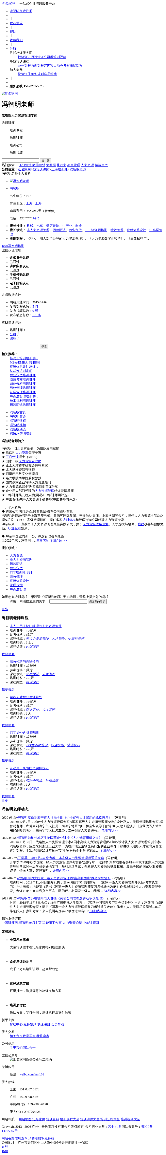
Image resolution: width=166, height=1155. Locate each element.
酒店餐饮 (52, 225)
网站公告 (29, 1047)
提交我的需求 (97, 601)
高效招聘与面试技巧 (24, 661)
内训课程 (37, 65)
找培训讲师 (26, 57)
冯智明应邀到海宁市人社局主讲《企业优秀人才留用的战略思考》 (64, 817)
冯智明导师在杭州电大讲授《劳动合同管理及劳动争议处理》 (61, 898)
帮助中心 (16, 1024)
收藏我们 (16, 40)
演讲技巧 (73, 745)
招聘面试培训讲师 (23, 405)
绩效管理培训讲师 (23, 388)
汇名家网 (8, 3)
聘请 (36, 218)
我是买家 (29, 1036)
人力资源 (87, 165)
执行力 (61, 165)
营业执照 (114, 1126)
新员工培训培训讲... (24, 358)
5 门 (35, 306)
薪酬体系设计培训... (24, 366)
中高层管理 (18, 589)
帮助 (13, 31)
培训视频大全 (130, 1119)
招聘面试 (59, 230)
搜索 (44, 346)
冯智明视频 (18, 425)
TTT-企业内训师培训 (24, 732)
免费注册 (25, 11)
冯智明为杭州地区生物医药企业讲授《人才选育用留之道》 (59, 838)
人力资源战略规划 (96, 524)
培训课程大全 (69, 1119)
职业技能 (57, 745)
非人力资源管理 (38, 230)
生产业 (67, 225)
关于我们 (16, 1047)
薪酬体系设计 (136, 230)
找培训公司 (42, 57)
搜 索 (46, 160)
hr (19, 448)
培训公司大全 (110, 1119)
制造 (78, 225)
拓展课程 (76, 65)
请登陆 (14, 11)
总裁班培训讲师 (21, 371)
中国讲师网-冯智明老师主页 (22, 922)
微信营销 (38, 165)
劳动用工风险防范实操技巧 (29, 768)
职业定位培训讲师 (23, 375)
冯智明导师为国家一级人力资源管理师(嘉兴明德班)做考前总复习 (64, 878)
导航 (13, 48)
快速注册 (24, 74)
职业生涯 (14, 528)
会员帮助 (50, 74)
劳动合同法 (34, 780)
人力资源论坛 (72, 922)
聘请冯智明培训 (13, 246)
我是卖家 (42, 1036)
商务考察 (63, 65)
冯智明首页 (18, 412)
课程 (13, 338)
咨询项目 (50, 65)
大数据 (51, 165)
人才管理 (58, 638)
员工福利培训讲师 (23, 400)
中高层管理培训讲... (24, 396)
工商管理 (12, 457)
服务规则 (37, 74)
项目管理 (73, 165)
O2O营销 (25, 165)
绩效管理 (117, 230)
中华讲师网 (91, 922)
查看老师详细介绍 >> (51, 540)
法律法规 (51, 780)
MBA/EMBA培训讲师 (25, 362)
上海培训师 (59, 169)
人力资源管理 (44, 491)
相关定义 (16, 1036)
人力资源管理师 (30, 461)
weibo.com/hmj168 (31, 1074)
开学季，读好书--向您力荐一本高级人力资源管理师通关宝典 (60, 858)
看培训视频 (58, 57)
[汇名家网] (10, 93)
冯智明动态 (18, 429)
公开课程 (24, 65)
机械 (30, 225)
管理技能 (16, 585)
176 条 (36, 315)
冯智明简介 (18, 416)
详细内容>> (109, 830)
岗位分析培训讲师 (23, 383)
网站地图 (25, 1119)
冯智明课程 (18, 420)
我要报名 (8, 654)
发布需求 (16, 23)
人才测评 (48, 674)
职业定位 (75, 230)
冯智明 (14, 188)
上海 (29, 203)
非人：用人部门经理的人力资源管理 (36, 626)
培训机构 (69, 520)
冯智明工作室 (52, 922)
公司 (13, 334)
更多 (5, 609)
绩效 (141, 524)
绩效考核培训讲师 (23, 379)
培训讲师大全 (90, 1119)
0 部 (35, 310)
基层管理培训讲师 (23, 392)
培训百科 (52, 1119)
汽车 (39, 225)
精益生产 (101, 165)
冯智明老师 (78, 169)
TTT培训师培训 (96, 230)
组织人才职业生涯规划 (26, 697)
